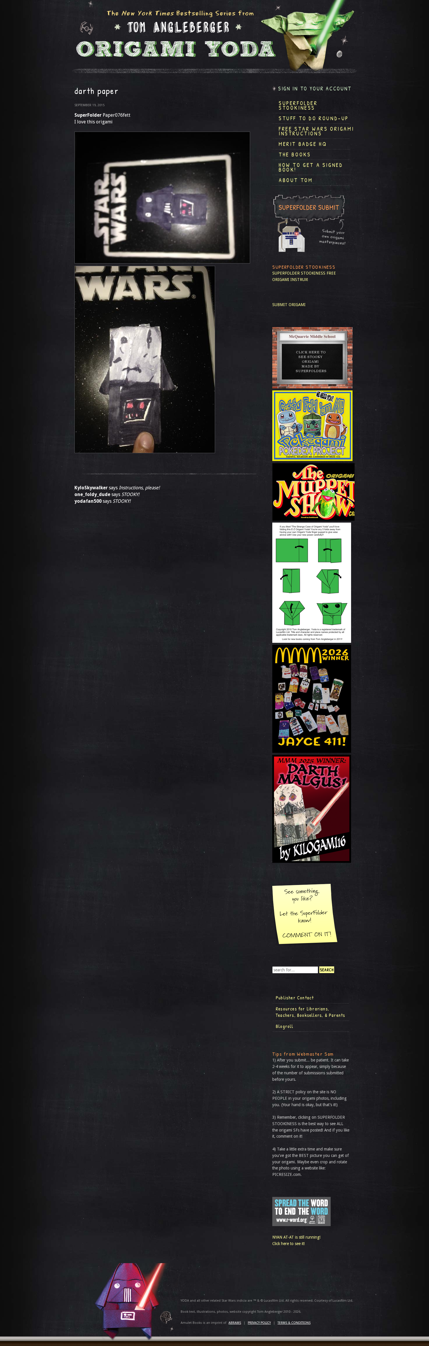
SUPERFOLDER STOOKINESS (298, 273)
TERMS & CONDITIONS (294, 1323)
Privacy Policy (259, 1323)
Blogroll (285, 1026)
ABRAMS (235, 1323)
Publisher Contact (295, 997)
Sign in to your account (315, 88)
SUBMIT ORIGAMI (289, 304)
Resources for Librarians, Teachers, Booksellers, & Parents (310, 1011)
